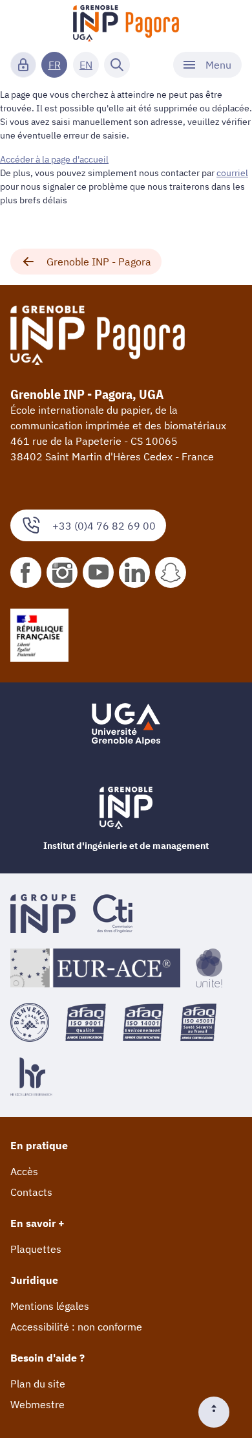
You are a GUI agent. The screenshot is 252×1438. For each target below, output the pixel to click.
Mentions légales (49, 1305)
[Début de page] (219, 1412)
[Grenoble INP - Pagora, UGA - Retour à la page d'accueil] (126, 23)
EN (85, 64)
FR (54, 64)
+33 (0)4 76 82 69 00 (104, 525)
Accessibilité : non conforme (76, 1326)
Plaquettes (35, 1248)
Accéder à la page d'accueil (54, 159)
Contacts (31, 1191)
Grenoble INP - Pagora (99, 261)
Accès (24, 1171)
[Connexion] (23, 65)
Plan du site (37, 1383)
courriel (232, 173)
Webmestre (37, 1404)
